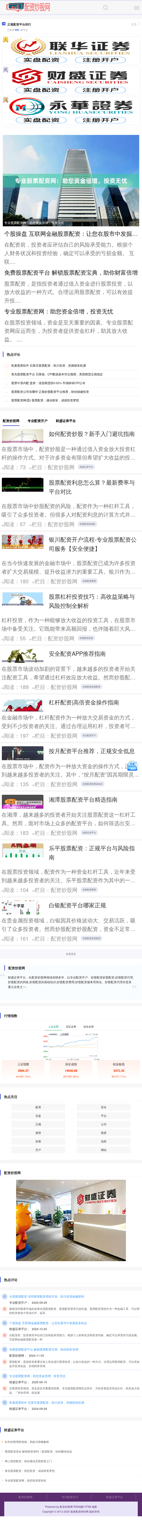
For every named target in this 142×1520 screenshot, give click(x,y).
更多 (134, 24)
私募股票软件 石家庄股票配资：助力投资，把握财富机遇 (48, 365)
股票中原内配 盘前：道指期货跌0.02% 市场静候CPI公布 (48, 383)
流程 (103, 1141)
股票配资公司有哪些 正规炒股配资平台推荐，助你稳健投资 (50, 391)
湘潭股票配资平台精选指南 (83, 799)
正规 (38, 1124)
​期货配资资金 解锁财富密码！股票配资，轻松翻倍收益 (38, 1451)
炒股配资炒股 (86, 637)
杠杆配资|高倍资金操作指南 (84, 702)
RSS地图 (78, 1506)
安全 (103, 1107)
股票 (103, 1133)
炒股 (38, 1141)
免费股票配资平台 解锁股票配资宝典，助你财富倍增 (71, 272)
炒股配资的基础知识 (93, 783)
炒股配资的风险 (87, 523)
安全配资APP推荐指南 (77, 653)
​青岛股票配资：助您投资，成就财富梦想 (30, 1471)
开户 (38, 1150)
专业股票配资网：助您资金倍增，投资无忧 (34, 222)
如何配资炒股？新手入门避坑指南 (92, 433)
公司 (103, 1124)
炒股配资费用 (89, 580)
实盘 (38, 1116)
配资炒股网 (25, 1497)
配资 (38, 1107)
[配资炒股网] (28, 7)
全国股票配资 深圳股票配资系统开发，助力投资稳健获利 (46, 1296)
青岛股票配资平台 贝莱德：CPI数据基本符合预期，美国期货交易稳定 (57, 374)
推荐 (38, 1133)
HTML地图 (90, 1506)
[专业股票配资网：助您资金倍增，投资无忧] (71, 180)
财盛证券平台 (86, 466)
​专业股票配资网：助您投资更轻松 (25, 1480)
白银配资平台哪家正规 (77, 905)
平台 (103, 1116)
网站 (103, 1150)
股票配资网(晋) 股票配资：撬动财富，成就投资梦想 (45, 400)
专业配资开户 (89, 735)
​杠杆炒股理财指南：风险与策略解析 (27, 1442)
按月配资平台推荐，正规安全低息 (92, 751)
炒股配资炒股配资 (91, 686)
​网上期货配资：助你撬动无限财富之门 (28, 1461)
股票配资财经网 (79, 1511)
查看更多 (71, 954)
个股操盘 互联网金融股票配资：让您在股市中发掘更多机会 (48, 1323)
